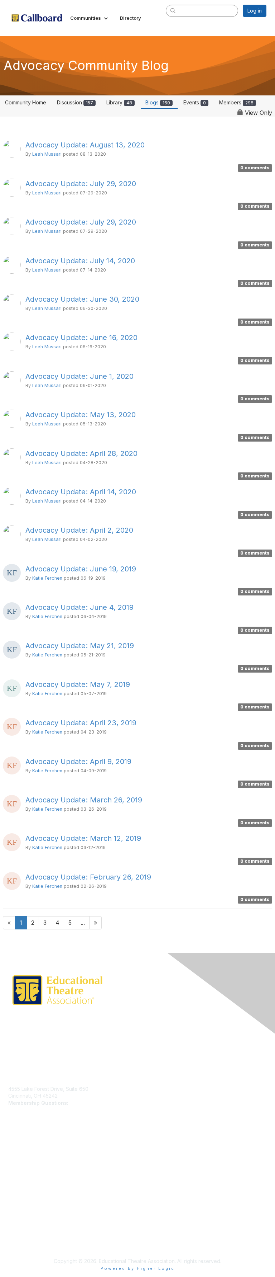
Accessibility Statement (35, 1239)
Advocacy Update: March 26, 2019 (83, 800)
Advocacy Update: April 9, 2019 (78, 761)
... (83, 922)
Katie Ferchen (47, 578)
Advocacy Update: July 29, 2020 (80, 183)
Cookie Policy (24, 1225)
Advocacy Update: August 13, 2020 (85, 145)
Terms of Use (24, 1218)
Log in (254, 11)
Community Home (25, 102)
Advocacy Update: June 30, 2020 (82, 299)
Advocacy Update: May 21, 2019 (79, 645)
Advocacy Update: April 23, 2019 (80, 722)
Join (13, 1150)
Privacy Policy (25, 1211)
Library (119, 102)
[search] (173, 10)
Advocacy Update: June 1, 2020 (79, 376)
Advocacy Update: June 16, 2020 (81, 337)
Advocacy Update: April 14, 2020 (80, 491)
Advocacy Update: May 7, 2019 (77, 684)
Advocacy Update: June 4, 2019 (79, 607)
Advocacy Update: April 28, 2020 (81, 453)
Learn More (21, 1157)
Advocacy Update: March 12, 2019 (83, 838)
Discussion (75, 102)
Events (194, 102)
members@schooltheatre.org (104, 1103)
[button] (90, 18)
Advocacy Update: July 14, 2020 (80, 260)
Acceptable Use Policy (35, 1233)
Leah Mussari (47, 154)
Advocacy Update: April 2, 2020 (79, 530)
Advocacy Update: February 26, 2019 (88, 877)
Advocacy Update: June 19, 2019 (80, 569)
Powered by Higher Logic (138, 1268)
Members (236, 102)
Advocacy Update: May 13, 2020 (80, 414)
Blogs (157, 102)
